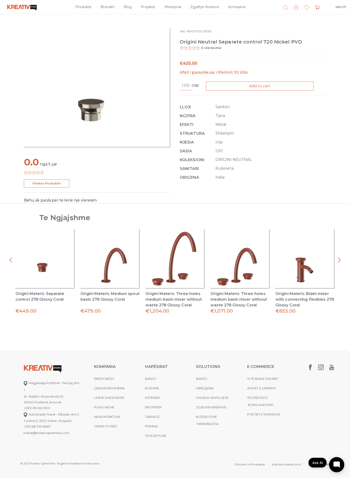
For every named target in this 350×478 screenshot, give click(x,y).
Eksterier (153, 407)
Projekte (148, 7)
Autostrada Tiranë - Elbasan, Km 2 (53, 414)
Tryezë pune (155, 436)
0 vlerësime (211, 48)
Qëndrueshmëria (109, 388)
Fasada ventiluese (212, 398)
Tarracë (152, 417)
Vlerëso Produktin (46, 183)
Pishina (151, 426)
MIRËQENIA (205, 388)
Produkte (83, 7)
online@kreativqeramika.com (46, 433)
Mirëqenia (173, 7)
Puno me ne (104, 407)
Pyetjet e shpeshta (263, 414)
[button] (306, 8)
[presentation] (10, 260)
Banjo (150, 379)
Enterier (152, 398)
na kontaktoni (107, 417)
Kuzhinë (152, 388)
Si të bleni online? (262, 379)
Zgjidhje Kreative (204, 7)
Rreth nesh (104, 379)
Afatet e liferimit (261, 388)
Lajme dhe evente (109, 398)
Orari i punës (105, 426)
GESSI (207, 31)
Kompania (236, 7)
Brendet (107, 7)
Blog (128, 7)
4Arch (340, 7)
